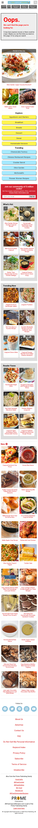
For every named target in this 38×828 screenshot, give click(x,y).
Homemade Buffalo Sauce (10, 640)
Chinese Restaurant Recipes (19, 157)
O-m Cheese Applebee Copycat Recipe (28, 516)
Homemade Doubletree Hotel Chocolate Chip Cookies (27, 226)
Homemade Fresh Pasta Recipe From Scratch (10, 614)
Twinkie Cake (28, 563)
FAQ (19, 736)
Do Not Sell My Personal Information (19, 742)
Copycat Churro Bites (11, 352)
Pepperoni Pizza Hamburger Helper (11, 305)
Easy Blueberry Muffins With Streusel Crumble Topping (28, 666)
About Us (19, 719)
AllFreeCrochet (19, 782)
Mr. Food (19, 788)
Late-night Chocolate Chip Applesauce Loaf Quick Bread (10, 692)
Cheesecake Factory (19, 152)
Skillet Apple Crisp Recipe (10, 540)
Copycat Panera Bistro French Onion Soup (27, 274)
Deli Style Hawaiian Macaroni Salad (11, 409)
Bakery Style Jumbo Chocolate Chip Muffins (28, 691)
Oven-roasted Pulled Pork (27, 107)
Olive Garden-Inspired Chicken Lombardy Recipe (27, 250)
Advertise (19, 725)
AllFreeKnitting (19, 785)
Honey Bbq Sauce (28, 465)
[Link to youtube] (34, 709)
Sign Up (32, 196)
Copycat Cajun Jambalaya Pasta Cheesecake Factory (11, 432)
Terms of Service (19, 764)
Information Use (23, 193)
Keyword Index (19, 747)
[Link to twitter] (12, 709)
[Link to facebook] (5, 709)
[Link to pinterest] (19, 709)
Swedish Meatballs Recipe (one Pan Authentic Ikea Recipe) (27, 329)
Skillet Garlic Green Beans (10, 107)
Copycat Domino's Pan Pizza (10, 466)
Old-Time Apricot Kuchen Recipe (11, 327)
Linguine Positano (27, 305)
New (3, 444)
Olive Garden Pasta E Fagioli (9, 564)
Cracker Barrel (19, 162)
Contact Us (19, 730)
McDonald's (19, 173)
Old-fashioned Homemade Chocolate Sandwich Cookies (28, 615)
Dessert (19, 133)
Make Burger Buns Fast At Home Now (10, 516)
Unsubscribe (19, 770)
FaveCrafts (19, 779)
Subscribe (19, 758)
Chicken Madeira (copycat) (27, 409)
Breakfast (19, 122)
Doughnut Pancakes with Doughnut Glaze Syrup (27, 386)
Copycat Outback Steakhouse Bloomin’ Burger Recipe (27, 432)
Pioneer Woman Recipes (19, 178)
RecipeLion (19, 791)
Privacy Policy (13, 193)
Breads (19, 128)
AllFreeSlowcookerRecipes (19, 793)
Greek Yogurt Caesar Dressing (28, 640)
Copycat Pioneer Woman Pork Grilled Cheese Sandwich (27, 354)
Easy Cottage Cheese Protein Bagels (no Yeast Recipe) (28, 589)
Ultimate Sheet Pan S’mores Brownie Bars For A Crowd (10, 666)
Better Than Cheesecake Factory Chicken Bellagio (11, 274)
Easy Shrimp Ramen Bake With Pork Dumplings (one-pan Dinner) (10, 589)
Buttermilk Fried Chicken (28, 540)
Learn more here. (19, 808)
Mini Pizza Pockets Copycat (11, 249)
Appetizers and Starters (19, 117)
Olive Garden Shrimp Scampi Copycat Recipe (11, 225)
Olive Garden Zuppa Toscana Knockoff (19, 85)
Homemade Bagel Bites (11, 385)
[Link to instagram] (27, 709)
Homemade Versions (19, 143)
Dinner (19, 138)
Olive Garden (19, 168)
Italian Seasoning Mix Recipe (28, 490)
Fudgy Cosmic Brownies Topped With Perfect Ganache (9, 491)
